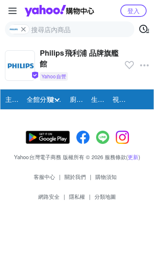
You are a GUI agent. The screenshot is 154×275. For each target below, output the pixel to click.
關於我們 (75, 177)
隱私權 (77, 196)
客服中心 (44, 177)
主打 (11, 99)
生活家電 (99, 99)
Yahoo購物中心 (59, 10)
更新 (133, 157)
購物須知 (106, 177)
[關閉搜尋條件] (23, 29)
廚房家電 (78, 99)
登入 (133, 10)
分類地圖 (105, 196)
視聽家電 (121, 99)
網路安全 (49, 196)
